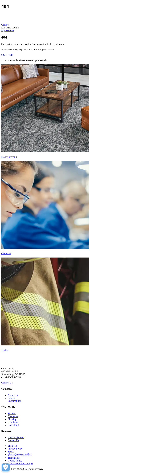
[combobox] (82, 27)
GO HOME (7, 55)
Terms (11, 451)
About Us (13, 395)
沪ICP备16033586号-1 (20, 454)
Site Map (12, 445)
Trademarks (14, 457)
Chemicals (13, 416)
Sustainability (14, 400)
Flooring (12, 419)
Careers (11, 398)
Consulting (13, 425)
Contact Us (7, 382)
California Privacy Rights (20, 463)
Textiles (12, 413)
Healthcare (13, 422)
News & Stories (16, 437)
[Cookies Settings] (6, 467)
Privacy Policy (15, 448)
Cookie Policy (15, 460)
